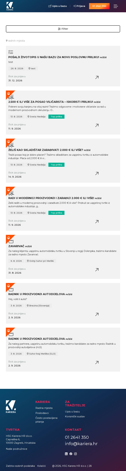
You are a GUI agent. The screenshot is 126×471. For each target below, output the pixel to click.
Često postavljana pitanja (46, 419)
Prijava (80, 6)
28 (90, 465)
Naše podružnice (16, 448)
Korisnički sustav (75, 416)
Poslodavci (42, 413)
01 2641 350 (99, 6)
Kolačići (41, 465)
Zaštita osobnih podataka (20, 465)
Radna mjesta (43, 407)
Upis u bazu (59, 6)
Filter (64, 28)
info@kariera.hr (81, 443)
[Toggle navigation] (115, 6)
